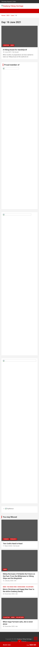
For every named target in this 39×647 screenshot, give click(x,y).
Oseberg (6, 539)
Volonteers (29, 587)
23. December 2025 (8, 594)
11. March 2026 (7, 546)
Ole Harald (15, 52)
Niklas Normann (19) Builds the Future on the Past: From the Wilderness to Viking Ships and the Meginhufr (19, 576)
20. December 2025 (8, 626)
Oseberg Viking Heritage (24, 639)
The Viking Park (12, 587)
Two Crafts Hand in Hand (12, 544)
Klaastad (6, 617)
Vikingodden (21, 587)
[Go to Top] (36, 638)
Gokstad (6, 45)
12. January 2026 (8, 580)
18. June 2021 (7, 52)
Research (13, 539)
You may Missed (10, 517)
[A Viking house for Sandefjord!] (19, 36)
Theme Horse (22, 641)
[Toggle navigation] (3, 11)
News (12, 45)
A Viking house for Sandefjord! (15, 50)
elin (15, 580)
